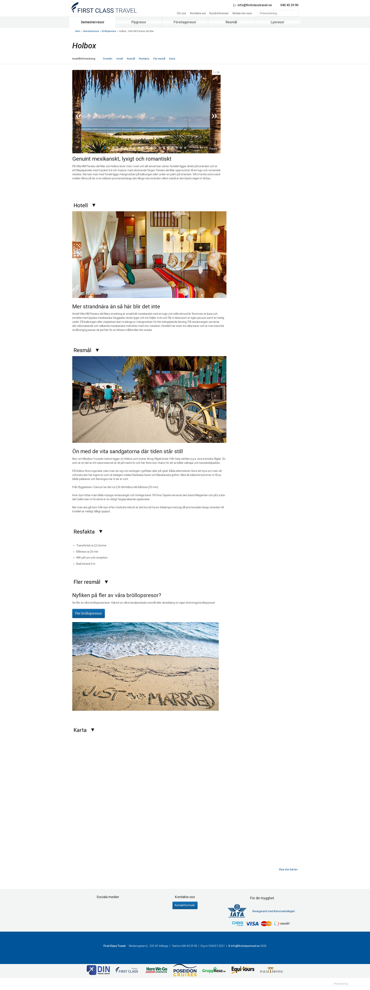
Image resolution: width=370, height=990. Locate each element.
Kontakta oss (198, 13)
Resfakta (144, 58)
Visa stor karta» (288, 869)
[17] (172, 148)
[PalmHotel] (271, 971)
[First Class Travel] (127, 971)
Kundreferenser (219, 13)
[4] (117, 148)
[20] (185, 148)
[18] (177, 148)
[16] (168, 148)
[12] (151, 148)
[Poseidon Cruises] (185, 970)
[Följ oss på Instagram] (112, 907)
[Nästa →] (214, 112)
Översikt (107, 58)
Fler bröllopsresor (88, 613)
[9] (138, 148)
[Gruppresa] (213, 970)
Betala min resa (242, 13)
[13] (155, 148)
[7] (130, 148)
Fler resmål (159, 58)
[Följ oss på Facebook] (104, 907)
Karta (172, 58)
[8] (134, 148)
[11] (147, 148)
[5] (121, 148)
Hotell (119, 58)
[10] (143, 148)
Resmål (131, 58)
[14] (160, 148)
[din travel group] (98, 970)
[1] (105, 148)
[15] (164, 148)
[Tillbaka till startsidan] (104, 7)
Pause (213, 148)
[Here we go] (156, 970)
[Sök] (296, 13)
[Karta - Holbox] (185, 802)
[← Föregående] (78, 112)
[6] (126, 148)
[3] (113, 148)
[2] (109, 148)
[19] (181, 148)
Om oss (181, 13)
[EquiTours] (242, 970)
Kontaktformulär (185, 905)
